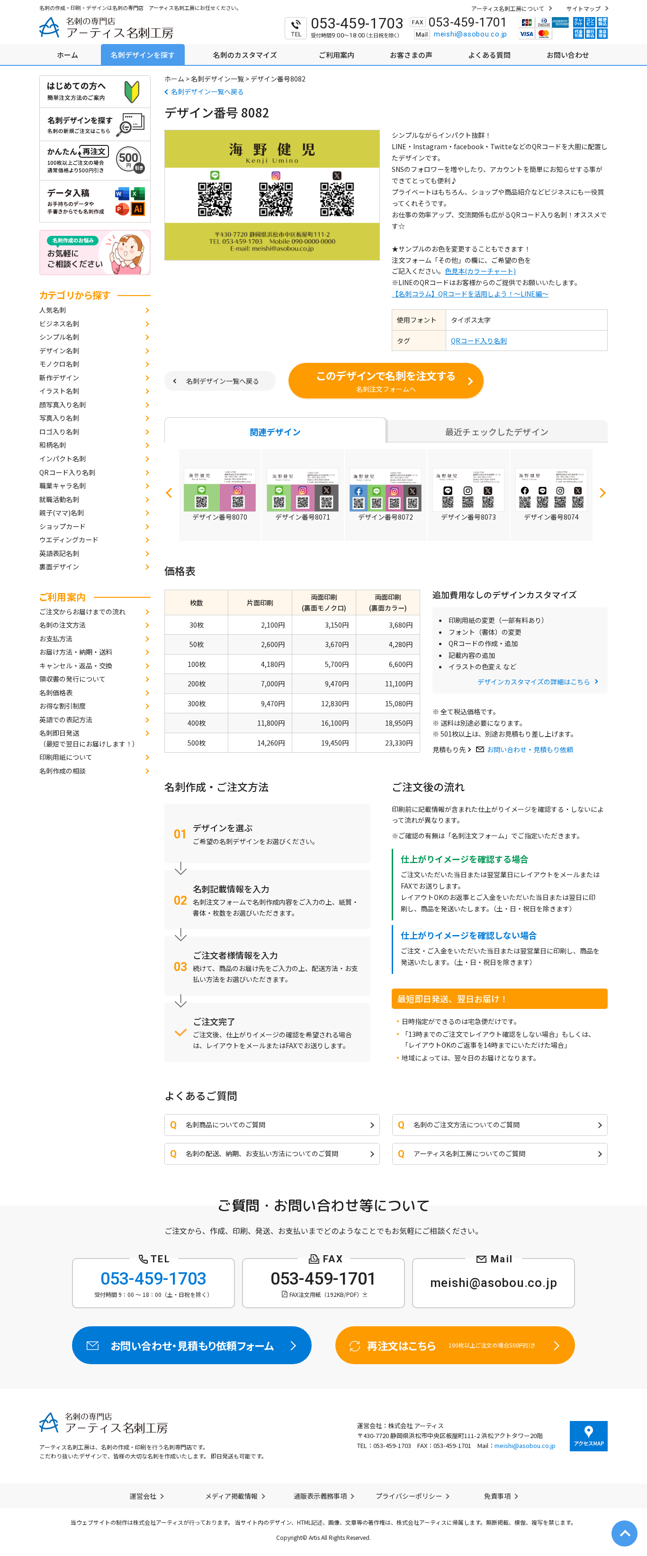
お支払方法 (55, 638)
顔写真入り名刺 (62, 404)
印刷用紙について (65, 757)
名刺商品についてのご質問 (225, 1124)
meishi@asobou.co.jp (470, 34)
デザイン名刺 (59, 350)
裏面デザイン (59, 566)
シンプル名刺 (59, 337)
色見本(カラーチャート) (480, 271)
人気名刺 (52, 310)
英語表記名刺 (59, 553)
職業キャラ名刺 (62, 485)
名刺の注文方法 (62, 625)
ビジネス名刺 (59, 323)
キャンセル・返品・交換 (75, 665)
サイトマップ (583, 8)
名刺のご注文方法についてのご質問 (466, 1124)
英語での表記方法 (65, 719)
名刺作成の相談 (62, 770)
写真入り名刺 (59, 418)
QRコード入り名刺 (67, 472)
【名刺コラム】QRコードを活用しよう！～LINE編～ (470, 293)
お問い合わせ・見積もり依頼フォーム (192, 1345)
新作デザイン (59, 377)
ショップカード (62, 526)
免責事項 (497, 1496)
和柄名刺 (52, 445)
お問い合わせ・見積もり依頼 (530, 749)
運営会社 (143, 1496)
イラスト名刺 (59, 391)
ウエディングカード (69, 539)
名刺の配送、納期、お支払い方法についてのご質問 (262, 1153)
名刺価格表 (55, 692)
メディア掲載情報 (231, 1496)
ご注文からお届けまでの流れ (82, 611)
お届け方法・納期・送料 (75, 652)
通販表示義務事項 (320, 1496)
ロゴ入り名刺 (59, 431)
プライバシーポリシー (409, 1496)
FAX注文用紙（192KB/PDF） (325, 1294)
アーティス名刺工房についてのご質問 (469, 1153)
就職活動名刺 (59, 499)
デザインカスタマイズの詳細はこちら (533, 681)
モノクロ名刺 (59, 364)
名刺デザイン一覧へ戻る (207, 91)
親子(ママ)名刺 (61, 512)
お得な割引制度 (62, 706)
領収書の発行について (72, 679)
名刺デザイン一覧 (217, 78)
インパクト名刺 (62, 458)
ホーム (174, 78)
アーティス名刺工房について (507, 8)
